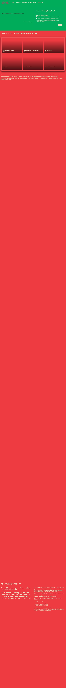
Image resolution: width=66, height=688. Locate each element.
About (13, 2)
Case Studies (40, 2)
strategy (5, 79)
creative (55, 78)
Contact (34, 2)
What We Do (18, 2)
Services (30, 2)
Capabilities (24, 2)
